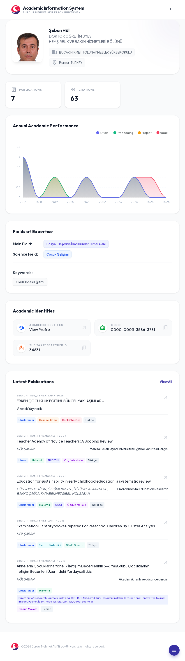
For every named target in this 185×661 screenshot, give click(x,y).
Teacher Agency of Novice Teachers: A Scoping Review (65, 441)
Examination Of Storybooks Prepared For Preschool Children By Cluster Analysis (86, 526)
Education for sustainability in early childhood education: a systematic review (84, 481)
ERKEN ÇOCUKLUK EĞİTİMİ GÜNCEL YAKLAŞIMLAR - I (61, 400)
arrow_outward (165, 397)
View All (166, 382)
